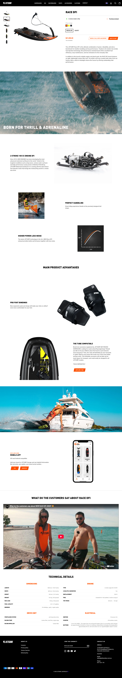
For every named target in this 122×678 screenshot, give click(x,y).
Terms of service (25, 650)
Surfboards (38, 3)
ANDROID (24, 468)
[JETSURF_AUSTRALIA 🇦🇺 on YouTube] (72, 651)
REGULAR (69, 30)
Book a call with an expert (98, 38)
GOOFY (77, 30)
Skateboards (52, 3)
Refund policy (24, 652)
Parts (60, 3)
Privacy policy (24, 647)
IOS (15, 468)
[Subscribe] (88, 646)
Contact (85, 3)
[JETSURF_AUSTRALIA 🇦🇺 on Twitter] (75, 651)
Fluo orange (66, 25)
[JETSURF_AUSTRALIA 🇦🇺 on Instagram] (65, 651)
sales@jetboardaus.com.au (104, 658)
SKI (45, 3)
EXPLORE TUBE (80, 370)
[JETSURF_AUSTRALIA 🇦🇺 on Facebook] (68, 651)
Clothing (77, 3)
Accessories (68, 3)
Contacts (23, 645)
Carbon (71, 25)
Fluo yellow (69, 25)
